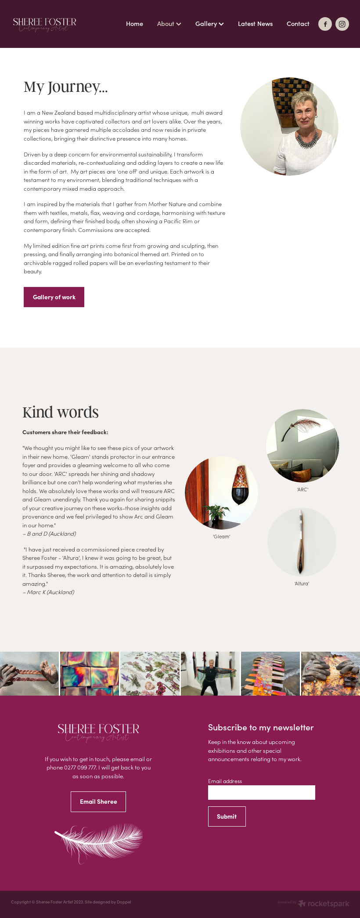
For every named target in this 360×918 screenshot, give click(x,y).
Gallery (207, 23)
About (166, 23)
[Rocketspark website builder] (313, 904)
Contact (298, 23)
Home (134, 23)
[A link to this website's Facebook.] (325, 24)
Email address (225, 781)
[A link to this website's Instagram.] (342, 24)
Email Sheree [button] (98, 801)
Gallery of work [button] (54, 297)
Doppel (124, 902)
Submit (227, 816)
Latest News (255, 23)
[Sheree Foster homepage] (45, 24)
